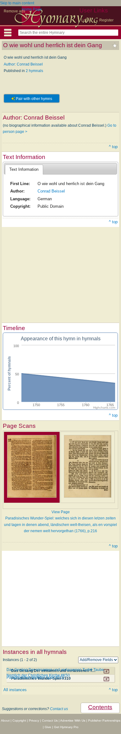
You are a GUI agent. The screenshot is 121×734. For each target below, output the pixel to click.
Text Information (23, 169)
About (5, 720)
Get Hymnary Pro (66, 727)
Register (106, 20)
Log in (86, 20)
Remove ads (14, 11)
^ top (113, 146)
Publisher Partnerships (104, 720)
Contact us (59, 709)
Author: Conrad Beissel (23, 64)
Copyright (19, 720)
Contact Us (50, 720)
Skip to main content (17, 3)
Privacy (34, 720)
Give (48, 727)
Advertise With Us (72, 720)
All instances (15, 689)
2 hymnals (34, 71)
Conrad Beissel (51, 191)
